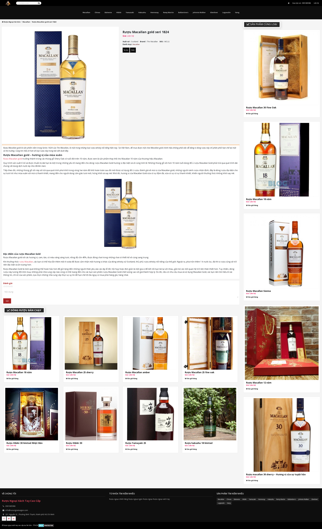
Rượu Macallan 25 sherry (79, 372)
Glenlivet (214, 12)
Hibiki (118, 12)
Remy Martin (168, 12)
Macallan (86, 12)
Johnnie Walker (199, 12)
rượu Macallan (26, 261)
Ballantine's (183, 12)
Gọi (126, 50)
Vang (237, 12)
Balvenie (108, 12)
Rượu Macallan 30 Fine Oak (261, 107)
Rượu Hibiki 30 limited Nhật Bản (24, 442)
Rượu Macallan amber (137, 372)
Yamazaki (130, 12)
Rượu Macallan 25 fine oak (199, 372)
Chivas (97, 12)
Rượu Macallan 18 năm (19, 372)
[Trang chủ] (289, 3)
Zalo (133, 50)
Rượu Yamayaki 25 (135, 442)
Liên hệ (316, 3)
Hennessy (154, 12)
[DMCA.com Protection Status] (46, 525)
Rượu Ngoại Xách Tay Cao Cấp (21, 501)
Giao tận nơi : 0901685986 (301, 3)
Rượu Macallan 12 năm (258, 382)
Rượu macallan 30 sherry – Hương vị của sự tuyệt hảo (276, 474)
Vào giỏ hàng (13, 378)
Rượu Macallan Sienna (258, 290)
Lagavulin (226, 12)
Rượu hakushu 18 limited (198, 442)
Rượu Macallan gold (12, 158)
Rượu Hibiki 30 (74, 442)
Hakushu (142, 12)
